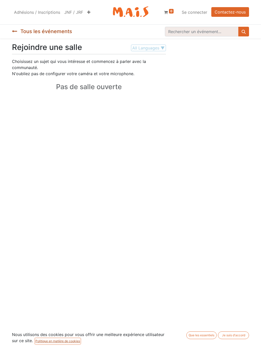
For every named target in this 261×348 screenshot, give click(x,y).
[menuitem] (37, 12)
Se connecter (194, 12)
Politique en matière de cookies (57, 341)
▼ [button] (148, 47)
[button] (89, 12)
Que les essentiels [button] (201, 335)
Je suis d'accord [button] (233, 335)
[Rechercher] (243, 31)
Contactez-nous (230, 12)
